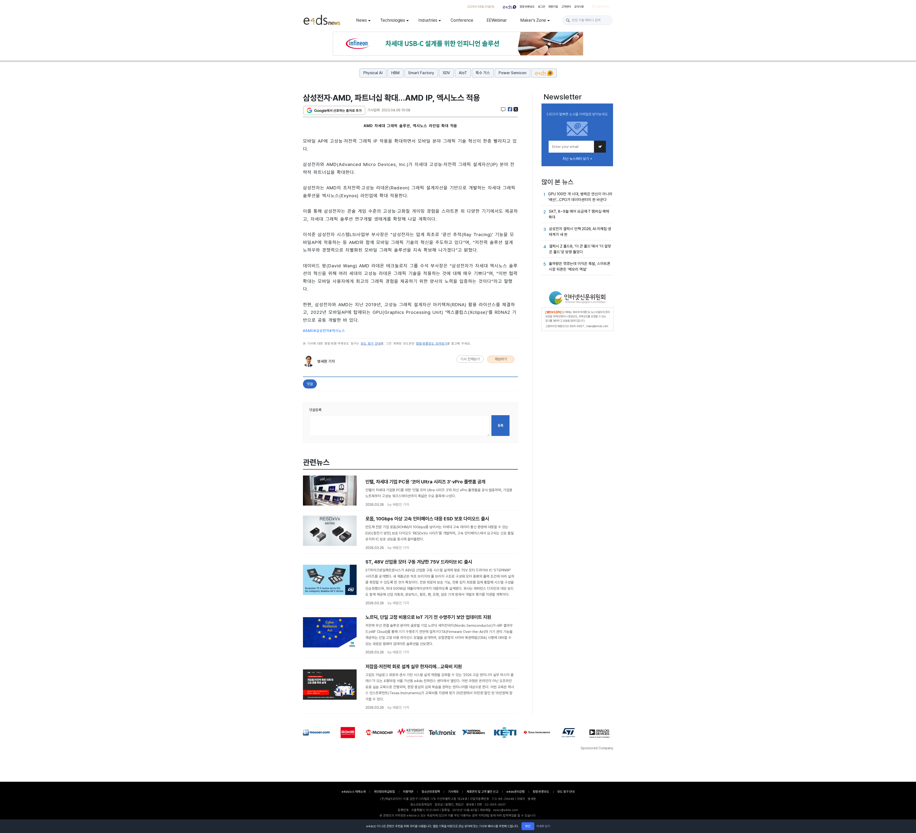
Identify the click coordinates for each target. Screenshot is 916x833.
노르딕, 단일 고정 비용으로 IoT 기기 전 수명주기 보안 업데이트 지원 (428, 617)
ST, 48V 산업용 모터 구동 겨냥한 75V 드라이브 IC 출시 (418, 562)
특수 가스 (483, 73)
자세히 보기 (543, 826)
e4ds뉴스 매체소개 (354, 791)
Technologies (392, 20)
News (361, 20)
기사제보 (453, 791)
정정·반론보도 (527, 6)
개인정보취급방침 (384, 791)
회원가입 (553, 6)
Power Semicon (512, 73)
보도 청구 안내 (371, 343)
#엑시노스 (337, 331)
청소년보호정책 (431, 791)
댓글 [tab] (310, 384)
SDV (446, 73)
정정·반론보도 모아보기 (431, 343)
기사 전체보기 (470, 359)
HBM (395, 73)
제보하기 (501, 359)
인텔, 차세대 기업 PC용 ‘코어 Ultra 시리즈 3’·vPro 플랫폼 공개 (425, 482)
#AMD (308, 331)
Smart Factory (421, 73)
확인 (528, 826)
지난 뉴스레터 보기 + (577, 159)
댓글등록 (315, 410)
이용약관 (408, 791)
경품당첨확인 (602, 6)
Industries (427, 20)
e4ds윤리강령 (515, 791)
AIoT (463, 73)
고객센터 (566, 6)
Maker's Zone (533, 20)
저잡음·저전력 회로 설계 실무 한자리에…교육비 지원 (413, 666)
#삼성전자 (321, 331)
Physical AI (373, 73)
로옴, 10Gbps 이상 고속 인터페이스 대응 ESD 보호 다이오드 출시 (427, 519)
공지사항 (579, 6)
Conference (462, 20)
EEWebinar (497, 20)
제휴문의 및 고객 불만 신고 (482, 791)
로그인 (541, 6)
